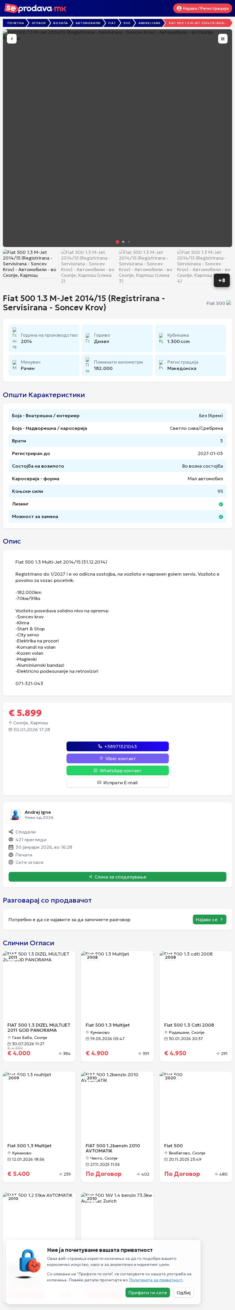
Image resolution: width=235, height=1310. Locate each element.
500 (127, 23)
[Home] (39, 9)
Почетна (15, 23)
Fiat (112, 23)
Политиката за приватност (156, 1279)
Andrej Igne (149, 23)
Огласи (39, 23)
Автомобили (88, 23)
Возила (60, 23)
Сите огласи (29, 862)
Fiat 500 (216, 303)
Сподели (25, 831)
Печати (23, 854)
